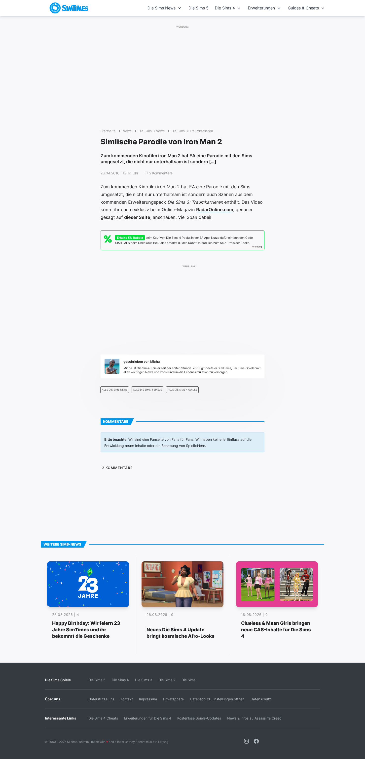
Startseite (108, 131)
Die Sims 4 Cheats (103, 718)
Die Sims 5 (198, 7)
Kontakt (126, 699)
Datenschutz (261, 699)
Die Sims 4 (225, 7)
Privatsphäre (173, 699)
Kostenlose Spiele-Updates (199, 718)
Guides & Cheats (303, 7)
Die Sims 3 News (152, 131)
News (127, 131)
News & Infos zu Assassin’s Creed (254, 718)
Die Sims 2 (166, 680)
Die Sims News (161, 7)
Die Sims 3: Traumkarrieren (192, 131)
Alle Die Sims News (114, 389)
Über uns (52, 699)
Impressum (148, 699)
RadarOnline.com (214, 209)
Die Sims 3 (143, 680)
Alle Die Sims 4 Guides (182, 389)
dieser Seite (137, 217)
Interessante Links (60, 718)
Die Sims (188, 680)
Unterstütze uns (101, 699)
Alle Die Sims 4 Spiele (147, 389)
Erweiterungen (261, 7)
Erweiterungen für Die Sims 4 (147, 718)
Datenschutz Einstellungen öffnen (217, 699)
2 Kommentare (161, 173)
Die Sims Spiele (58, 680)
